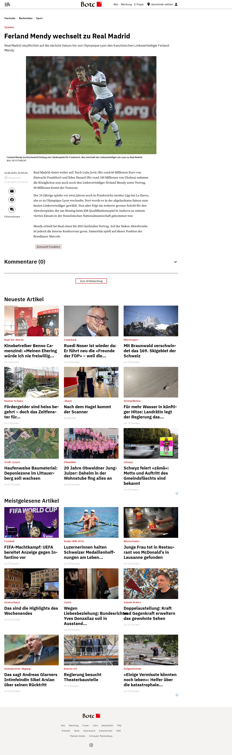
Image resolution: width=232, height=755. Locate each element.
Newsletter (107, 725)
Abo (115, 4)
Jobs (95, 725)
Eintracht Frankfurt (48, 246)
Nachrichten (25, 18)
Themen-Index (77, 736)
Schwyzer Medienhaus (101, 736)
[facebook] (20, 201)
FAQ (119, 725)
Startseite (9, 18)
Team (77, 730)
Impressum (89, 730)
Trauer (85, 725)
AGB (118, 730)
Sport (39, 18)
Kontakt (66, 730)
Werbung (126, 4)
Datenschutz (105, 730)
